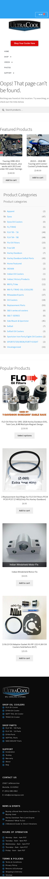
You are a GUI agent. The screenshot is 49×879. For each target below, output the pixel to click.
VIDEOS (7, 62)
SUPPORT (7, 73)
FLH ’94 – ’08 (13, 237)
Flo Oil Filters (13, 242)
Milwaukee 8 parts (15, 294)
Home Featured (14, 263)
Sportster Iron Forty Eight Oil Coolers (24, 336)
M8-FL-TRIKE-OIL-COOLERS (20, 289)
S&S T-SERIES (13, 315)
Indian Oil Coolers (15, 274)
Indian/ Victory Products (18, 279)
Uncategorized (14, 347)
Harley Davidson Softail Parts (20, 258)
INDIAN (10, 268)
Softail (10, 326)
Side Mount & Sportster (18, 321)
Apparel (10, 211)
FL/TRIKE (11, 227)
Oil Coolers (12, 300)
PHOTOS (7, 68)
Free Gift (11, 247)
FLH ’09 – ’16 (13, 232)
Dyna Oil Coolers (14, 221)
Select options (25, 435)
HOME (6, 51)
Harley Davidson (14, 253)
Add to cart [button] (11, 180)
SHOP (6, 57)
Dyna (9, 216)
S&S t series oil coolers (17, 310)
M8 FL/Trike (12, 284)
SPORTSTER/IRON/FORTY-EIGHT (22, 341)
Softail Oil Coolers (15, 331)
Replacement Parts (16, 305)
